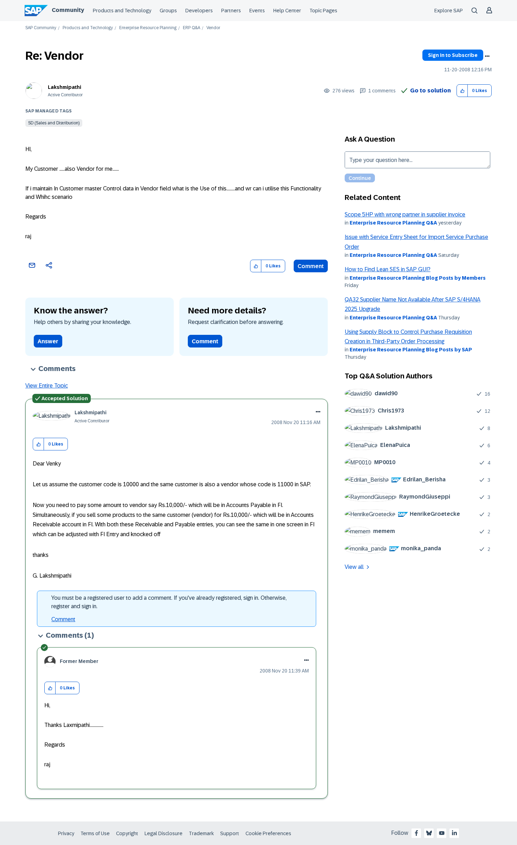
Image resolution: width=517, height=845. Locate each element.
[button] (462, 91)
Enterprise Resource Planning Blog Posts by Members (418, 278)
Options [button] (487, 56)
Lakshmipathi (64, 87)
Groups (168, 10)
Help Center (287, 10)
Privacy (66, 833)
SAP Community (40, 28)
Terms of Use (95, 833)
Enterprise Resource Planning (148, 28)
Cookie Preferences (268, 833)
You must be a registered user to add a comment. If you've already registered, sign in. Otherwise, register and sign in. (169, 602)
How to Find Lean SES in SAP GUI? (387, 269)
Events (257, 10)
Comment (311, 266)
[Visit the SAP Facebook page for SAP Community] (416, 833)
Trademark (201, 833)
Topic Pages (323, 10)
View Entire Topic (46, 386)
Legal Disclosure (164, 833)
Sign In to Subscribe (453, 55)
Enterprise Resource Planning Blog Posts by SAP (411, 349)
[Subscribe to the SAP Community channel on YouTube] (442, 833)
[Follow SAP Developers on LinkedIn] (454, 833)
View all (354, 567)
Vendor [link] (213, 28)
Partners (231, 10)
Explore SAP (448, 10)
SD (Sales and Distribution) (53, 123)
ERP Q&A (191, 28)
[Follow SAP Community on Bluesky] (429, 833)
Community (68, 10)
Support (229, 833)
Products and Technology (122, 10)
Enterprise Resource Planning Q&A (393, 223)
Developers (199, 10)
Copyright (127, 833)
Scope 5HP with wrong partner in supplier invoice (405, 214)
